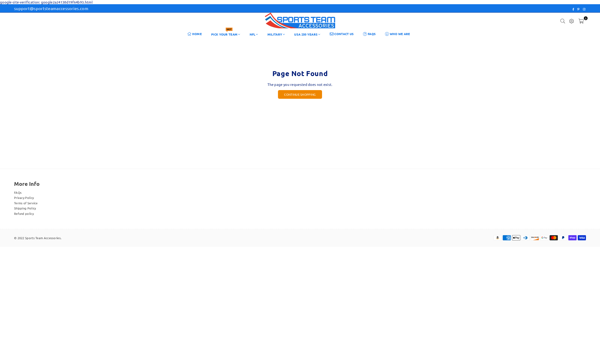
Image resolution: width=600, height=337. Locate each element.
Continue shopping (300, 94)
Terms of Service (26, 203)
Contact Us (344, 34)
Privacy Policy (24, 198)
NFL (252, 34)
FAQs (371, 34)
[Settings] (571, 20)
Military (274, 34)
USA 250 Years (306, 34)
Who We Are (399, 34)
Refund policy (24, 214)
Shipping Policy (25, 208)
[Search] (562, 20)
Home (196, 34)
